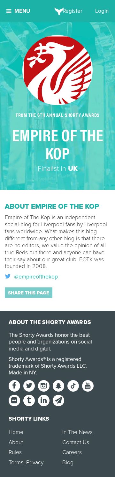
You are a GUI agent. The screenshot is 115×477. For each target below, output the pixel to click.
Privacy (34, 462)
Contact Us (75, 442)
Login (102, 11)
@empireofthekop (35, 277)
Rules (15, 452)
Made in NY (22, 372)
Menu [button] (22, 11)
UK (73, 168)
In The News (77, 432)
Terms (16, 462)
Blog (67, 462)
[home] (57, 11)
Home (16, 432)
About (16, 442)
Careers (72, 452)
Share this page (28, 293)
